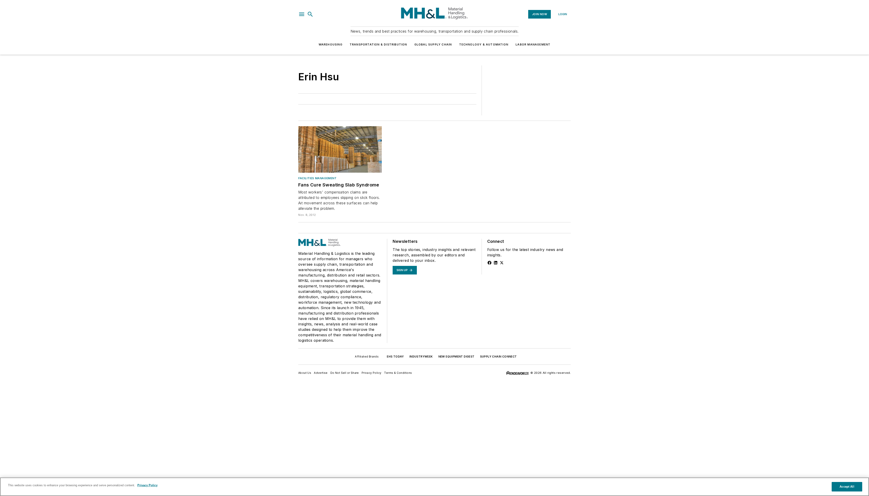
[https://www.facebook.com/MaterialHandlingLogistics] (489, 262)
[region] (434, 486)
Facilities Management (317, 178)
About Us (304, 372)
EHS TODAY (395, 356)
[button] (301, 14)
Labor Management (533, 44)
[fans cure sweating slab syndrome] (340, 149)
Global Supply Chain (433, 44)
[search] (310, 14)
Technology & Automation (484, 44)
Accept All (847, 486)
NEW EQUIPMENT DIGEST (456, 356)
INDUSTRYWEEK (421, 356)
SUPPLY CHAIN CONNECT (498, 356)
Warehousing (330, 44)
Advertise (321, 372)
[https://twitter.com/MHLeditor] (501, 262)
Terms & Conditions (398, 372)
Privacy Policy (372, 372)
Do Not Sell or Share (344, 372)
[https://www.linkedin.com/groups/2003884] (495, 262)
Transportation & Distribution (378, 44)
